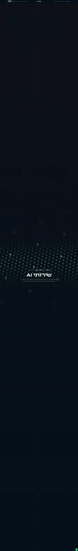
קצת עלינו (55, 1)
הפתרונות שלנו (61, 1)
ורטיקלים (25, 1)
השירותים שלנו (67, 1)
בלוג (22, 1)
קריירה (19, 1)
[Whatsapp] (77, 550)
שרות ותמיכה (15, 1)
